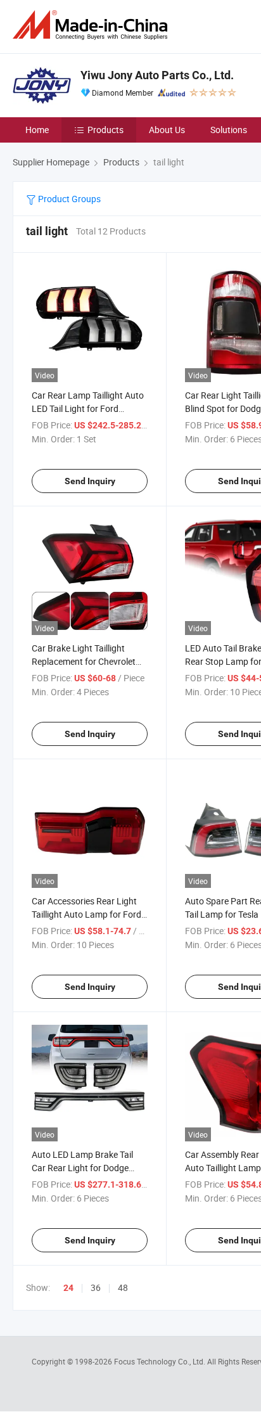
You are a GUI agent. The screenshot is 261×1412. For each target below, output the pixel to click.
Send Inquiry (90, 481)
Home (37, 130)
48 (123, 1287)
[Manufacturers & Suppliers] (92, 25)
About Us (167, 130)
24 (68, 1288)
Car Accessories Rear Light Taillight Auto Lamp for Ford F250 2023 (86, 914)
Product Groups (68, 199)
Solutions (228, 130)
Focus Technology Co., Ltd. (160, 1361)
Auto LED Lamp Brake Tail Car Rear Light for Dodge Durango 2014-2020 (82, 1167)
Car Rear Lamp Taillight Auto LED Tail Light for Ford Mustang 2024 (88, 408)
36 (96, 1287)
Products (105, 130)
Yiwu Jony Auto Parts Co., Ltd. (157, 75)
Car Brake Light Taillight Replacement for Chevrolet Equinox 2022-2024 (84, 661)
